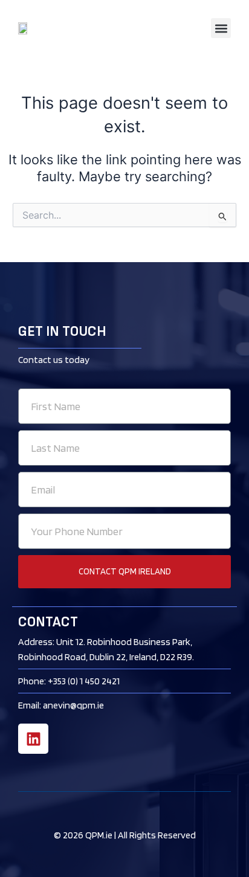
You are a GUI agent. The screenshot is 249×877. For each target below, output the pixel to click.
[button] (221, 28)
